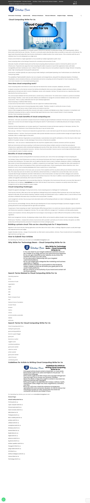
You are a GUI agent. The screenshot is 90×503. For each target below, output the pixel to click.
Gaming (70, 476)
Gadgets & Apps (61, 15)
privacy (37, 147)
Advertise (61, 1)
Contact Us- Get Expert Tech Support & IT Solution (20, 3)
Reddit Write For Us (13, 433)
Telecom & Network (50, 15)
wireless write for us (13, 420)
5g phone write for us (13, 441)
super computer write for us (15, 404)
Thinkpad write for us (13, 415)
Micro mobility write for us (15, 417)
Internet (53, 110)
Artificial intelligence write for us (16, 453)
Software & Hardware (37, 15)
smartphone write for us (14, 425)
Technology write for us (14, 459)
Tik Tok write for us (13, 402)
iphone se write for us (14, 438)
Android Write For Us (13, 430)
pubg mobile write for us (14, 448)
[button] (3, 499)
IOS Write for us (12, 451)
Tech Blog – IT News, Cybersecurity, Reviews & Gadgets (45, 1)
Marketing (70, 15)
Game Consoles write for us (15, 409)
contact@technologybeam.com (42, 240)
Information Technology (14, 15)
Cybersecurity (26, 15)
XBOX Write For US (13, 412)
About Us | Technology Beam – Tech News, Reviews (19, 1)
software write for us (13, 422)
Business (70, 468)
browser (59, 89)
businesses (31, 167)
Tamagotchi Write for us (14, 446)
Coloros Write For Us (13, 456)
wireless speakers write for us (16, 443)
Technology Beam (79, 495)
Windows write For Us (14, 428)
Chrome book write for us (14, 407)
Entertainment (70, 472)
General (70, 479)
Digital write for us (13, 435)
